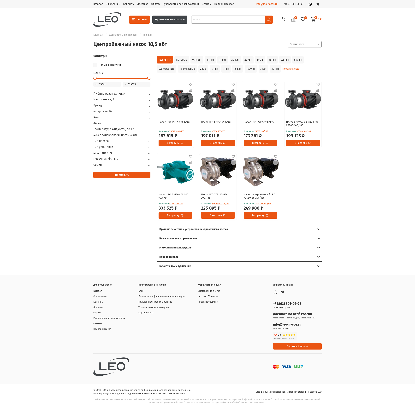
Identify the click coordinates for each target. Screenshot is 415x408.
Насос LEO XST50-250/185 (216, 122)
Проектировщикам (208, 301)
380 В (260, 59)
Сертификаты (146, 312)
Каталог (98, 4)
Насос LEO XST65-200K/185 (174, 122)
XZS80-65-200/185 (263, 203)
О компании (113, 4)
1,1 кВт (210, 59)
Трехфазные (187, 68)
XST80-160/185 (304, 131)
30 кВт (275, 68)
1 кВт (226, 68)
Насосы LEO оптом (208, 296)
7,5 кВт (285, 59)
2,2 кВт (235, 59)
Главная (98, 34)
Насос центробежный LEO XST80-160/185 (302, 124)
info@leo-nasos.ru (267, 4)
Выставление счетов (209, 291)
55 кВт (272, 59)
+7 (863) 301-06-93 (292, 4)
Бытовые (181, 59)
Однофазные (166, 68)
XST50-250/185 (218, 131)
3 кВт (263, 68)
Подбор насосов (224, 4)
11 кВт (222, 59)
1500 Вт (250, 68)
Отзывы (206, 4)
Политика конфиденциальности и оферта (161, 296)
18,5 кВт (163, 59)
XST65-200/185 (261, 131)
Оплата (155, 4)
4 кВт (215, 68)
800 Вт (298, 59)
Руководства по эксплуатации (181, 4)
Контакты (128, 4)
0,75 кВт (197, 59)
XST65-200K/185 (176, 131)
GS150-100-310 (176, 203)
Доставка (142, 4)
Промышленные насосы (170, 19)
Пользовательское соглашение (155, 301)
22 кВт (248, 59)
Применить (122, 174)
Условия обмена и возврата (153, 307)
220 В (203, 68)
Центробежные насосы (123, 34)
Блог (140, 291)
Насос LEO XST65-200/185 (259, 122)
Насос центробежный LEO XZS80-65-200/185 (259, 196)
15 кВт (237, 68)
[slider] (95, 78)
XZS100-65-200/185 (220, 203)
